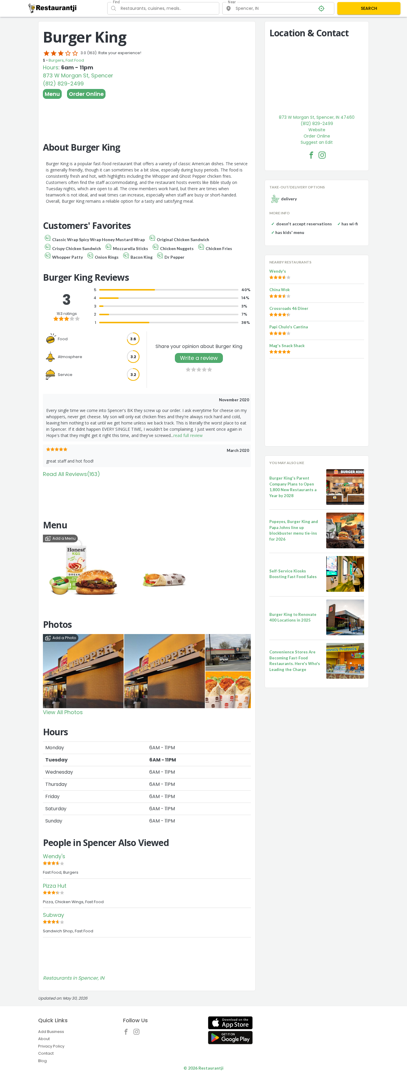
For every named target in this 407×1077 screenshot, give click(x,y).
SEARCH (369, 8)
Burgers (56, 60)
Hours (50, 67)
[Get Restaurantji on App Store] (230, 1023)
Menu (52, 94)
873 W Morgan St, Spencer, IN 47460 (317, 117)
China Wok (279, 289)
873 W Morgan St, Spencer (78, 75)
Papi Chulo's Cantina (288, 326)
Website (316, 130)
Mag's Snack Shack (287, 345)
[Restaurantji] (52, 8)
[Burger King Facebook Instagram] (322, 155)
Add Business (51, 1031)
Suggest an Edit (317, 142)
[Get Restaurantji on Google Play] (230, 1037)
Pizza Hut (54, 885)
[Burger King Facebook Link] (311, 155)
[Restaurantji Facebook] (127, 1033)
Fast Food (75, 60)
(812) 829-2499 (63, 83)
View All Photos (63, 712)
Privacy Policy (51, 1046)
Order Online (86, 94)
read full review (188, 435)
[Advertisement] (147, 115)
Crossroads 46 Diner (288, 308)
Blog (42, 1061)
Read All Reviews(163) (71, 474)
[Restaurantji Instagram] (137, 1033)
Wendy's (54, 856)
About (44, 1039)
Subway (53, 915)
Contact (46, 1053)
